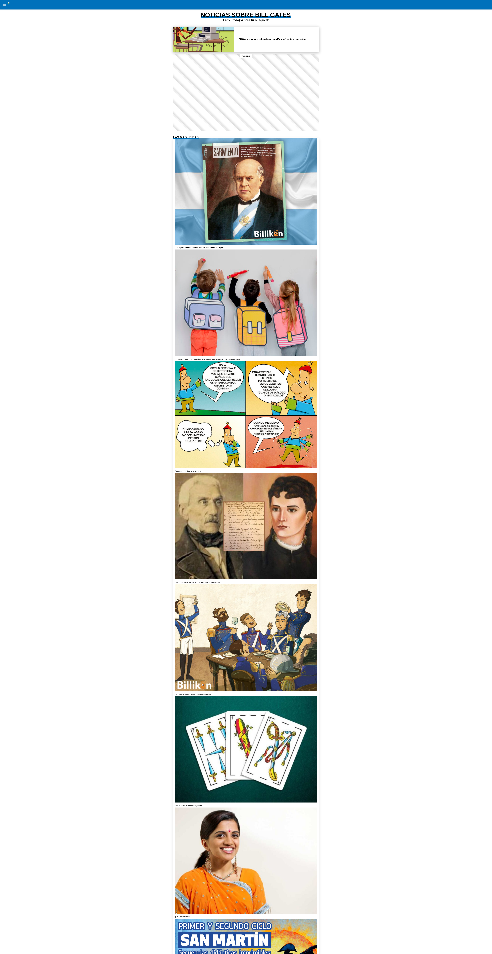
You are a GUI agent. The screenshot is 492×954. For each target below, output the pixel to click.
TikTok (468, 5)
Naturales (240, 7)
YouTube (480, 5)
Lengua (253, 7)
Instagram (457, 5)
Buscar (488, 5)
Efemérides (282, 7)
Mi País (148, 7)
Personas (200, 7)
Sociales (227, 7)
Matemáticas (266, 7)
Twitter (474, 5)
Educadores (214, 7)
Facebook (463, 5)
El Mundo (136, 7)
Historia (187, 7)
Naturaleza (174, 7)
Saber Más (159, 7)
